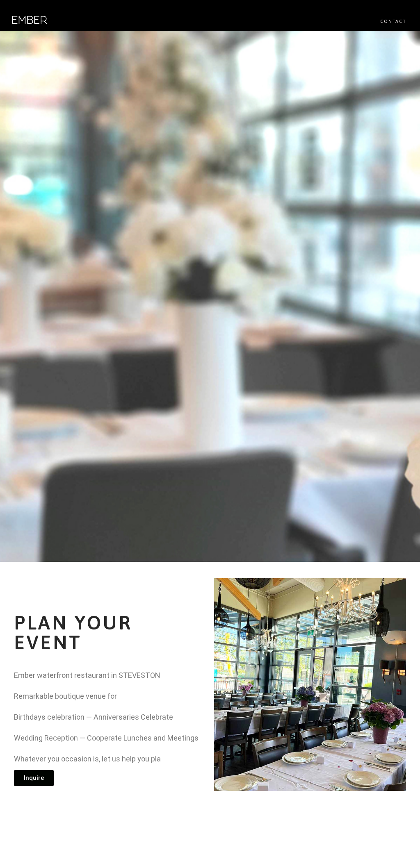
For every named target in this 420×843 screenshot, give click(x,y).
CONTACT (393, 21)
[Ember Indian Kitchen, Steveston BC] (29, 20)
